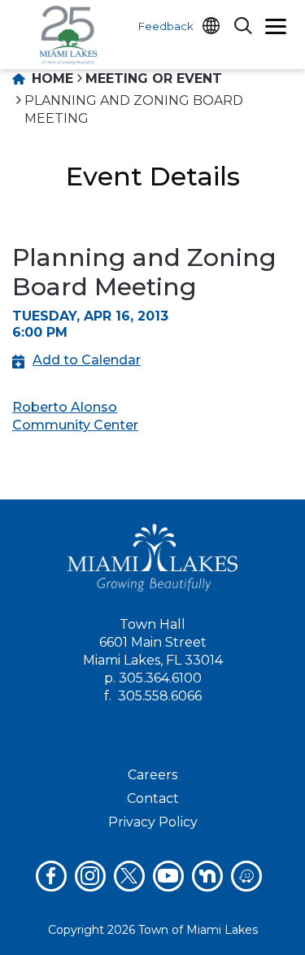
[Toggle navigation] (276, 28)
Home (50, 78)
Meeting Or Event (153, 78)
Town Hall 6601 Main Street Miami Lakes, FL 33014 (153, 642)
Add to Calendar (87, 360)
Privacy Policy (153, 822)
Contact (153, 798)
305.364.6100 (160, 678)
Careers (152, 775)
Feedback (166, 26)
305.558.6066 (160, 696)
